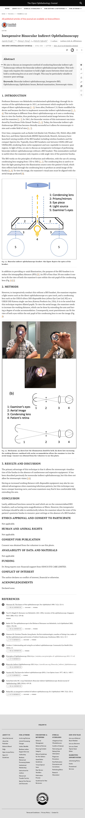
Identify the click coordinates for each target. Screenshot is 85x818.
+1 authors (53, 41)
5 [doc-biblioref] (18, 119)
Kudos (71, 763)
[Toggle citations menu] (14, 607)
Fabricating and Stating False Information (57, 751)
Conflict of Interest (58, 746)
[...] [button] (32, 41)
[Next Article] (81, 50)
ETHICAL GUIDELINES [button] (32, 8)
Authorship (22, 754)
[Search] (81, 3)
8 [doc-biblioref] (11, 170)
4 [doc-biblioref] (2, 113)
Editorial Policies (41, 746)
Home (7, 8)
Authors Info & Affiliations (71, 41)
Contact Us (55, 812)
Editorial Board (7, 746)
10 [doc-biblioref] (29, 478)
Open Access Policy (8, 752)
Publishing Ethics (57, 769)
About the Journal (7, 738)
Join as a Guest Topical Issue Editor (73, 749)
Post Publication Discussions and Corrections (57, 764)
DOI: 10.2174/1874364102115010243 (66, 46)
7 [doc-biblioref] (20, 119)
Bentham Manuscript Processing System (24, 760)
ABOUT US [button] (16, 8)
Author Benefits (23, 746)
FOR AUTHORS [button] (74, 8)
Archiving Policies (24, 738)
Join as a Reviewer (74, 743)
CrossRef (28, 607)
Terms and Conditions (33, 812)
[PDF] (72, 50)
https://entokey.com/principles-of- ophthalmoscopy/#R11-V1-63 (53, 656)
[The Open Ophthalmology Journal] (42, 798)
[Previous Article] (77, 50)
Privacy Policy (45, 812)
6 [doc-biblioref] (9, 170)
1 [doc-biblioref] (31, 107)
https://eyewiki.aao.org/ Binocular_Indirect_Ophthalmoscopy (55, 664)
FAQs (3, 749)
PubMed (35, 607)
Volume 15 (11, 14)
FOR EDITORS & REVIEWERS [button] (54, 8)
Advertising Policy (74, 761)
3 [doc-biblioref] (33, 107)
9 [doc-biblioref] (22, 173)
